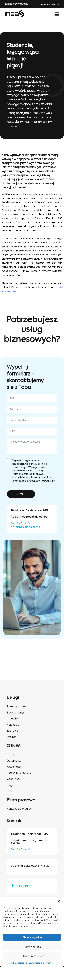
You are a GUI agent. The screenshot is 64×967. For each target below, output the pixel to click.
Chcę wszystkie (32, 937)
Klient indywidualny (16, 4)
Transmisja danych (18, 706)
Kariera (11, 791)
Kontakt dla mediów (19, 809)
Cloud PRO (13, 718)
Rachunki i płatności (19, 773)
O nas (10, 754)
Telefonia (12, 731)
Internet (11, 737)
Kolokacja (13, 725)
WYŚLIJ (21, 494)
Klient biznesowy (49, 4)
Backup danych (16, 712)
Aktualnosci (14, 767)
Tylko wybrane (32, 946)
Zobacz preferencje (32, 956)
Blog (10, 785)
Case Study (14, 779)
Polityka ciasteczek (17, 963)
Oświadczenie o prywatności (42, 963)
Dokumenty (14, 760)
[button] (59, 901)
